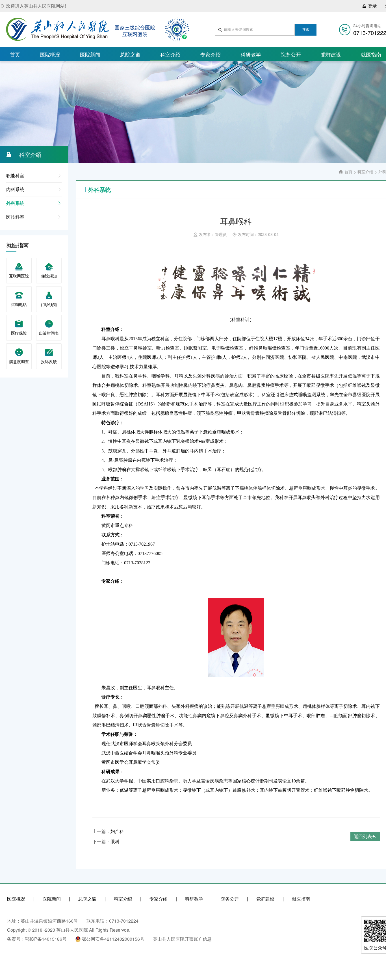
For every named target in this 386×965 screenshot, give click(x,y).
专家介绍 (210, 54)
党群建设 (331, 54)
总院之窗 (130, 54)
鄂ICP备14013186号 (46, 939)
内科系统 (15, 189)
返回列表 (363, 836)
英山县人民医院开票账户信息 (182, 939)
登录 (372, 6)
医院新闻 (90, 54)
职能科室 (15, 175)
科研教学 (250, 54)
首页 (15, 54)
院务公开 (291, 54)
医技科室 (15, 217)
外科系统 (15, 203)
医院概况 (50, 54)
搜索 (305, 29)
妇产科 (117, 831)
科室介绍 (170, 54)
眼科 (115, 841)
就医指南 (301, 898)
